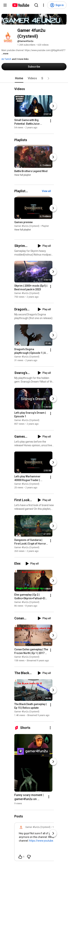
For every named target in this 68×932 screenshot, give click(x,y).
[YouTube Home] (20, 5)
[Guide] (5, 5)
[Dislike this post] (29, 857)
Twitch (7, 59)
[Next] (53, 106)
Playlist (45, 226)
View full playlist (22, 175)
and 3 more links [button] (20, 59)
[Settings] (43, 5)
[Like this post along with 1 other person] (20, 857)
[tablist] (34, 78)
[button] (48, 78)
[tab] (19, 78)
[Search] (36, 5)
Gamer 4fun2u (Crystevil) (26, 226)
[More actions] (50, 120)
